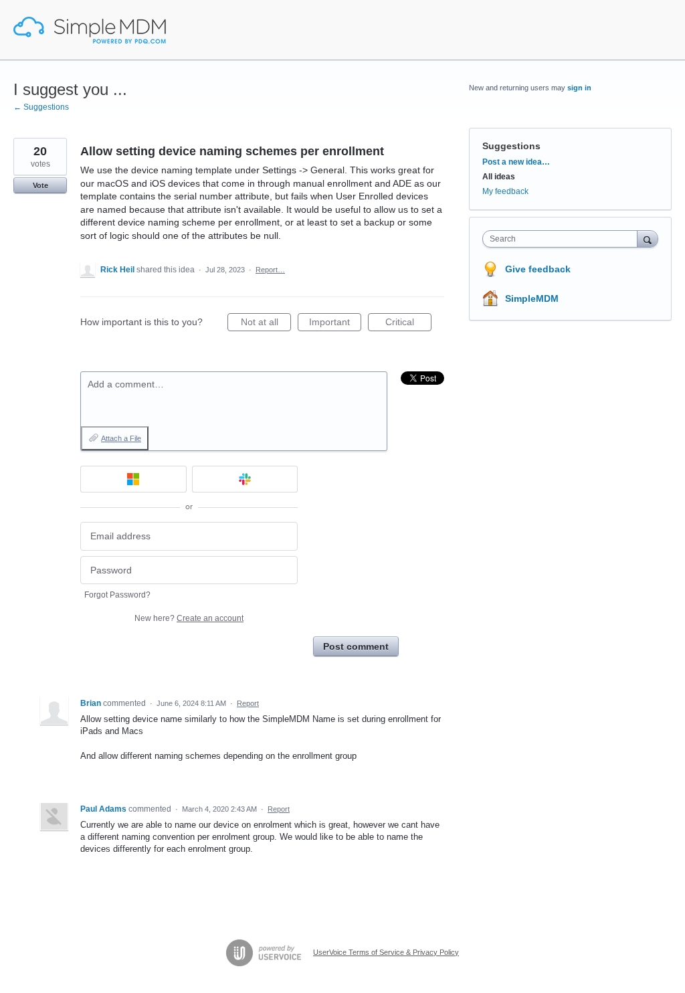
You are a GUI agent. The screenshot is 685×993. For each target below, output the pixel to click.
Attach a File (121, 438)
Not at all (266, 324)
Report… (270, 270)
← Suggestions (41, 107)
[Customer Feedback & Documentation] (89, 30)
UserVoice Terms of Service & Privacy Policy (386, 952)
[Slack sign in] (245, 479)
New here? (188, 618)
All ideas (498, 176)
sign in (579, 88)
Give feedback (538, 269)
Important (335, 324)
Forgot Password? (117, 595)
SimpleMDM (532, 298)
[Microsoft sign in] (133, 479)
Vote (40, 185)
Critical (408, 324)
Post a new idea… (516, 162)
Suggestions (511, 146)
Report (248, 703)
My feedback (505, 191)
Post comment (356, 646)
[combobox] (563, 239)
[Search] (647, 238)
